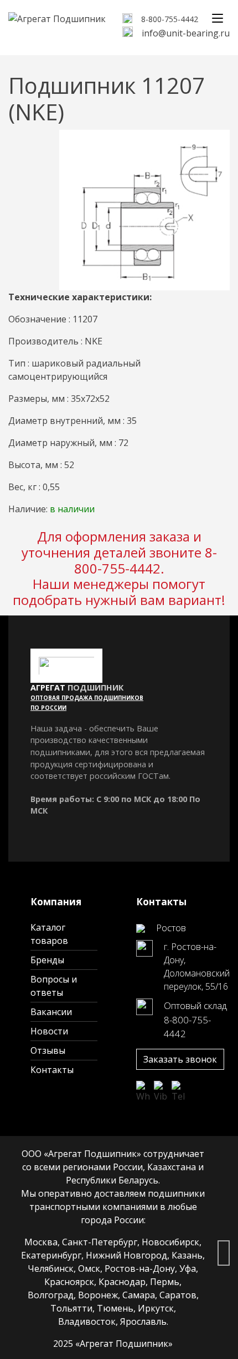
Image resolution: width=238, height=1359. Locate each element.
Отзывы (47, 1050)
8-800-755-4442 (169, 19)
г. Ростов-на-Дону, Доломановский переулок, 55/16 (197, 966)
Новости (49, 1031)
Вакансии (51, 1012)
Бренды (47, 960)
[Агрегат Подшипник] (57, 18)
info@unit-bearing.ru (186, 33)
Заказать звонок (180, 1059)
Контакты (52, 1070)
